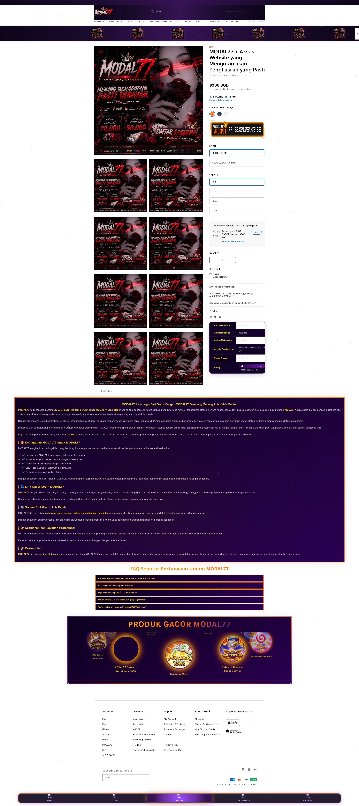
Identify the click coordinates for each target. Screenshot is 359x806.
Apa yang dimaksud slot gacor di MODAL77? (117, 585)
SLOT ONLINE (232, 21)
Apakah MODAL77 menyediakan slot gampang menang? (122, 600)
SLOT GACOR (115, 21)
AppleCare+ (139, 719)
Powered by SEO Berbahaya (245, 784)
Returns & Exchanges (174, 729)
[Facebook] (211, 318)
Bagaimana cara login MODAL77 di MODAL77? (118, 593)
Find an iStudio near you (207, 724)
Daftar (179, 801)
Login (115, 801)
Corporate (138, 724)
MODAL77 (99, 21)
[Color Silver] (226, 114)
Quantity (214, 253)
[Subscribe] (145, 777)
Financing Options (142, 740)
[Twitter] (216, 318)
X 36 (214, 191)
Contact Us (170, 734)
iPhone (105, 729)
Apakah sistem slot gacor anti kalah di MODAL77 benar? (122, 607)
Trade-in (137, 745)
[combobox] (180, 11)
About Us (199, 719)
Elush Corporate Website (207, 734)
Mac (104, 719)
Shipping (226, 89)
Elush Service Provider (144, 734)
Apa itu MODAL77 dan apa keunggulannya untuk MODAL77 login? (126, 578)
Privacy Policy (171, 745)
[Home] (103, 11)
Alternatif (244, 801)
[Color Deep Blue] (219, 114)
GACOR (140, 21)
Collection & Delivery (174, 724)
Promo (50, 801)
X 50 (214, 201)
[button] (99, 21)
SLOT (129, 21)
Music (105, 740)
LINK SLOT (200, 21)
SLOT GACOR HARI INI (160, 21)
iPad (104, 724)
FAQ (166, 740)
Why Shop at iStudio (205, 729)
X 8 (214, 181)
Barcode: (230, 75)
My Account (170, 719)
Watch (105, 734)
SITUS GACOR (183, 21)
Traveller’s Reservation (144, 750)
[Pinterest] (221, 318)
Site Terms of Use (173, 750)
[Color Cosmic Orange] (212, 114)
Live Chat (308, 801)
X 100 (215, 210)
